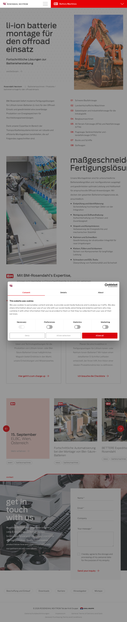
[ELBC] (27, 431)
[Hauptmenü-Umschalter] (45, 3)
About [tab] (101, 292)
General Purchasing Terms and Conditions (63, 617)
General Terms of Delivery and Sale (86, 613)
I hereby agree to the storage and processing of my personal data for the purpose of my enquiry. (97, 557)
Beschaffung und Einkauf (18, 591)
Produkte (50, 86)
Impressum (60, 613)
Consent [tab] (26, 292)
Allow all (100, 335)
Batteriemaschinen (36, 86)
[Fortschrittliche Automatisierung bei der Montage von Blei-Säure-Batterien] (75, 420)
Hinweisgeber (79, 591)
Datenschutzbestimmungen (37, 613)
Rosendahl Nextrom (13, 86)
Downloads (44, 591)
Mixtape (98, 591)
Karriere (61, 591)
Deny (27, 335)
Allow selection (64, 335)
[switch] (49, 327)
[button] (33, 376)
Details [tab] (63, 292)
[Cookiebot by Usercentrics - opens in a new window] (106, 285)
